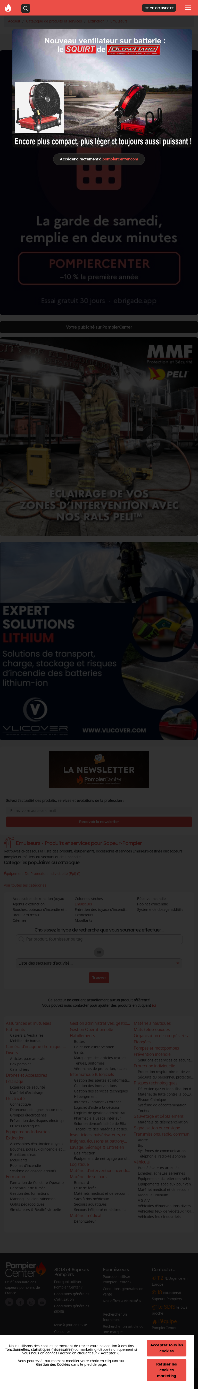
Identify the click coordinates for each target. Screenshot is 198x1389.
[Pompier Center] (8, 7)
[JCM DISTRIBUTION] (102, 88)
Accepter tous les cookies (166, 1348)
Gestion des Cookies (53, 1364)
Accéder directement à (99, 159)
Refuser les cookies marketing (166, 1370)
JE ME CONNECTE (159, 8)
